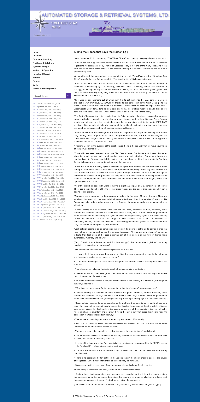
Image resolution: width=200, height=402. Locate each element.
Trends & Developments (45, 88)
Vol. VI (36, 118)
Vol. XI (36, 133)
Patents (36, 77)
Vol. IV (36, 112)
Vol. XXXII (37, 196)
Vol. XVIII (37, 154)
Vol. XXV (37, 175)
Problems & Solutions (43, 63)
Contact (37, 81)
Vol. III (35, 109)
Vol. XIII (36, 139)
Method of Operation (43, 70)
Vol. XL (36, 219)
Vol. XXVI (37, 178)
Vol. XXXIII (37, 199)
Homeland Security (42, 74)
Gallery (36, 85)
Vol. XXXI (37, 193)
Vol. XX (36, 160)
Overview (37, 55)
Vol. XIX (36, 157)
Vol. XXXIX (37, 216)
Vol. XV (36, 145)
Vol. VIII (36, 124)
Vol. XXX (37, 190)
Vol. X (35, 130)
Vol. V (35, 115)
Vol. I (35, 103)
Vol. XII (36, 136)
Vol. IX (36, 127)
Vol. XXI (36, 163)
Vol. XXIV (37, 172)
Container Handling (42, 59)
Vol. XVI (36, 148)
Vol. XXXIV (37, 202)
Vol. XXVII (37, 181)
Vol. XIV (36, 142)
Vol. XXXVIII (38, 213)
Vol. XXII (36, 166)
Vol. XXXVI (37, 207)
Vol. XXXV (37, 204)
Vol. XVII (36, 151)
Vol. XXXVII (38, 210)
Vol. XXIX (37, 187)
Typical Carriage (41, 66)
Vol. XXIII (37, 169)
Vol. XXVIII (37, 184)
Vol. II (35, 106)
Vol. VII (36, 121)
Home (35, 52)
